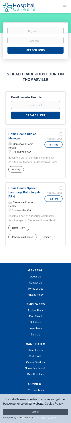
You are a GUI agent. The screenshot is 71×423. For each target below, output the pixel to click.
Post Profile (35, 356)
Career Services (35, 362)
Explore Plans (36, 310)
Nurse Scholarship (35, 368)
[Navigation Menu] (64, 6)
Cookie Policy (54, 403)
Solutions (35, 322)
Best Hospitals (35, 374)
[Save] (61, 135)
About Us (35, 276)
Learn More (35, 328)
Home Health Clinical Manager (22, 136)
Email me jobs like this (26, 97)
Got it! (36, 412)
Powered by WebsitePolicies (18, 417)
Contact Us (35, 282)
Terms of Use (35, 288)
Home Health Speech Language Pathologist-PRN (24, 192)
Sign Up (35, 334)
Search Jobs (35, 50)
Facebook (38, 390)
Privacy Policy (36, 294)
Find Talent (35, 316)
